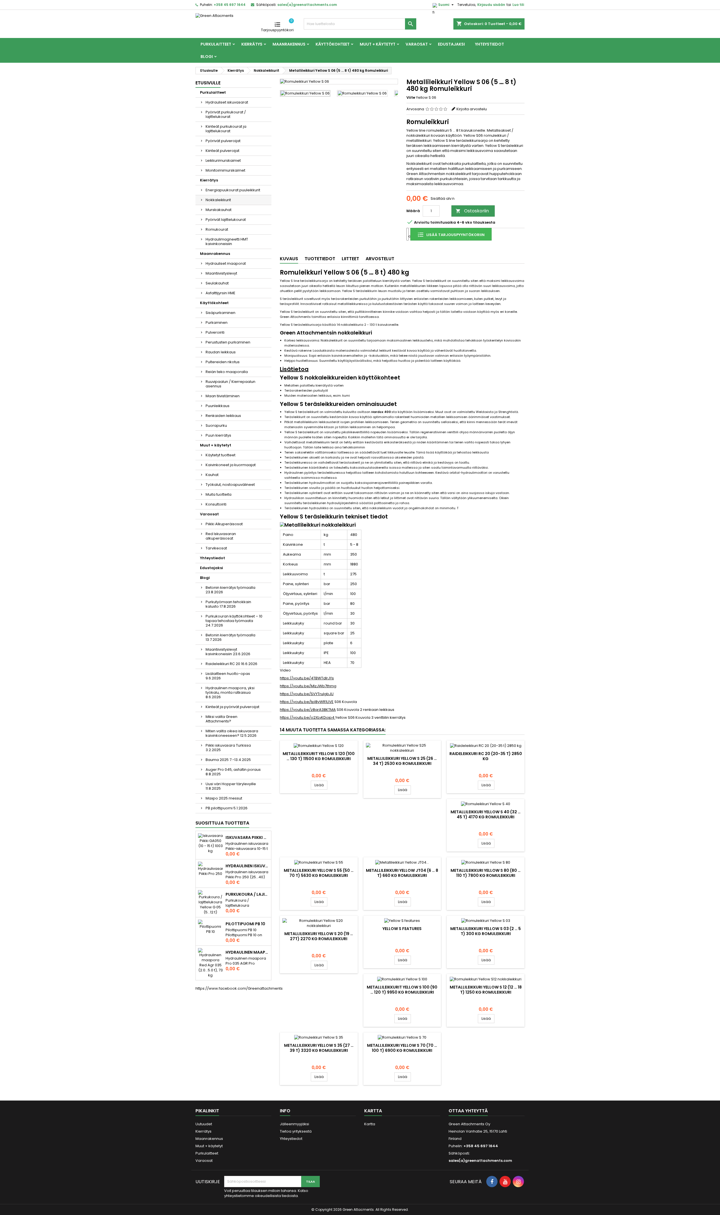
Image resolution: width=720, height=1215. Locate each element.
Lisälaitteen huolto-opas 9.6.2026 (228, 676)
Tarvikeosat (216, 548)
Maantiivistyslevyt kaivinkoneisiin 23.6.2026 (228, 652)
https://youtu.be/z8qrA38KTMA (308, 709)
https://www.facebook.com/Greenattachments (239, 988)
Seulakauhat (217, 283)
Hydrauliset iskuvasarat (227, 102)
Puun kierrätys (218, 435)
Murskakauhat (218, 209)
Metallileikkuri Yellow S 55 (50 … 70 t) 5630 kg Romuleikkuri (319, 873)
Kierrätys (251, 44)
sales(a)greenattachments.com (307, 4)
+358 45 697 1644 (230, 4)
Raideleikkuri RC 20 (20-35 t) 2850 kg (485, 756)
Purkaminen (217, 322)
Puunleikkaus (218, 405)
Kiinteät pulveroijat (222, 150)
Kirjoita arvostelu (471, 109)
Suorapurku (216, 425)
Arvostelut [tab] (380, 258)
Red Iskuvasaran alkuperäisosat (221, 536)
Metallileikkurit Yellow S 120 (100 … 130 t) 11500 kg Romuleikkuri (319, 756)
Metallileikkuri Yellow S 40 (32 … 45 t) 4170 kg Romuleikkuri (486, 814)
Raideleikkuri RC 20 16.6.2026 (231, 663)
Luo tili (518, 4)
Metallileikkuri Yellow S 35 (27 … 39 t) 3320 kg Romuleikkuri (319, 1048)
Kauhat (212, 474)
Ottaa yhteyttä (468, 1111)
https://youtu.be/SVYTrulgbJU (307, 694)
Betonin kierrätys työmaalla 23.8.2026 (230, 590)
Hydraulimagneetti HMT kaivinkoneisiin (227, 241)
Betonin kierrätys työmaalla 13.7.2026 (230, 637)
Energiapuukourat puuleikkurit (233, 190)
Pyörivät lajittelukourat (226, 219)
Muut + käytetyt (377, 44)
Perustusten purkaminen (228, 342)
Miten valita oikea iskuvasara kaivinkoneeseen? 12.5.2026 (232, 733)
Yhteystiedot (489, 44)
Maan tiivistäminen (223, 396)
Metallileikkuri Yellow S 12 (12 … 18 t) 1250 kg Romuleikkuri (486, 989)
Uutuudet (203, 1124)
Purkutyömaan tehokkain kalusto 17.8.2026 (228, 604)
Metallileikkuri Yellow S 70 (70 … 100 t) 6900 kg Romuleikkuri (402, 1048)
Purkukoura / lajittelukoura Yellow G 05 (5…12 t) (247, 894)
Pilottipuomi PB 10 (245, 923)
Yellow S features (402, 928)
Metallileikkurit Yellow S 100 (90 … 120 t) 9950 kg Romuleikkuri (402, 989)
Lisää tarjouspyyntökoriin (455, 234)
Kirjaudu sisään (491, 4)
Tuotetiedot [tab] (320, 258)
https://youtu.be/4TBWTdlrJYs (307, 678)
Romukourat (217, 229)
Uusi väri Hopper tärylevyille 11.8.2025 (231, 786)
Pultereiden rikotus (223, 362)
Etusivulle (207, 83)
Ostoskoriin (472, 211)
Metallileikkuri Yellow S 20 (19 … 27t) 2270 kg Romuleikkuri (318, 936)
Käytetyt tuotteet (220, 455)
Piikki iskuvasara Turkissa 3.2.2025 (228, 748)
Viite (410, 97)
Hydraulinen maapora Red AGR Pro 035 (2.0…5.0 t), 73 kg (247, 952)
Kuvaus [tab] (289, 258)
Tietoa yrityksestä (296, 1131)
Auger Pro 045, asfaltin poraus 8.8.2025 (233, 772)
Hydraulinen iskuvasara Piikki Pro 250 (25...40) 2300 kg (247, 865)
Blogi (207, 56)
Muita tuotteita (218, 494)
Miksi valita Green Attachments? (221, 719)
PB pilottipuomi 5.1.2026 (227, 808)
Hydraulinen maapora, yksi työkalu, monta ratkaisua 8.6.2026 (230, 692)
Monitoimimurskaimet (225, 170)
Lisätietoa (294, 369)
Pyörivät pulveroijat (223, 140)
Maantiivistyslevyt (221, 273)
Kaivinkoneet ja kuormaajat (231, 465)
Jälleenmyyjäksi (294, 1124)
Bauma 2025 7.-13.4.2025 (228, 759)
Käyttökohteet (333, 44)
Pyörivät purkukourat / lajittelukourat (226, 114)
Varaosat (417, 44)
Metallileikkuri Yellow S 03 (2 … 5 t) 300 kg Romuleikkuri (485, 931)
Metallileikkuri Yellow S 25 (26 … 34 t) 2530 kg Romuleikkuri (402, 761)
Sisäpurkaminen (220, 312)
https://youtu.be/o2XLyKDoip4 (307, 717)
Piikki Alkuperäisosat (224, 524)
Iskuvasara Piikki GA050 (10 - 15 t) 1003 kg (247, 837)
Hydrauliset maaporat (226, 263)
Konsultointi (216, 504)
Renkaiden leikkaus (223, 415)
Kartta (369, 1124)
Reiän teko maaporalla (227, 371)
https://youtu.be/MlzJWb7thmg (308, 686)
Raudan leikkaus (221, 352)
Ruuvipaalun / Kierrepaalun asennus (230, 384)
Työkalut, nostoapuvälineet (230, 484)
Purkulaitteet (216, 44)
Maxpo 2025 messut (224, 798)
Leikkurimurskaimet (223, 160)
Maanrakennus (289, 44)
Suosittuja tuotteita (222, 823)
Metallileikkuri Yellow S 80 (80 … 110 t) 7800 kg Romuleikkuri (486, 873)
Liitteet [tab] (350, 258)
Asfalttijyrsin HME (220, 293)
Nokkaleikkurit (218, 200)
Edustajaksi (451, 44)
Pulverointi (215, 332)
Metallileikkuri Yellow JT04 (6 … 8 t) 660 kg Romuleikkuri (402, 873)
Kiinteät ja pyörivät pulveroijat (232, 706)
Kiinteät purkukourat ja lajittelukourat (226, 129)
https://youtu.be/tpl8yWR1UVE (307, 701)
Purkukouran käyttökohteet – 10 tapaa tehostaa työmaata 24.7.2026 (234, 621)
